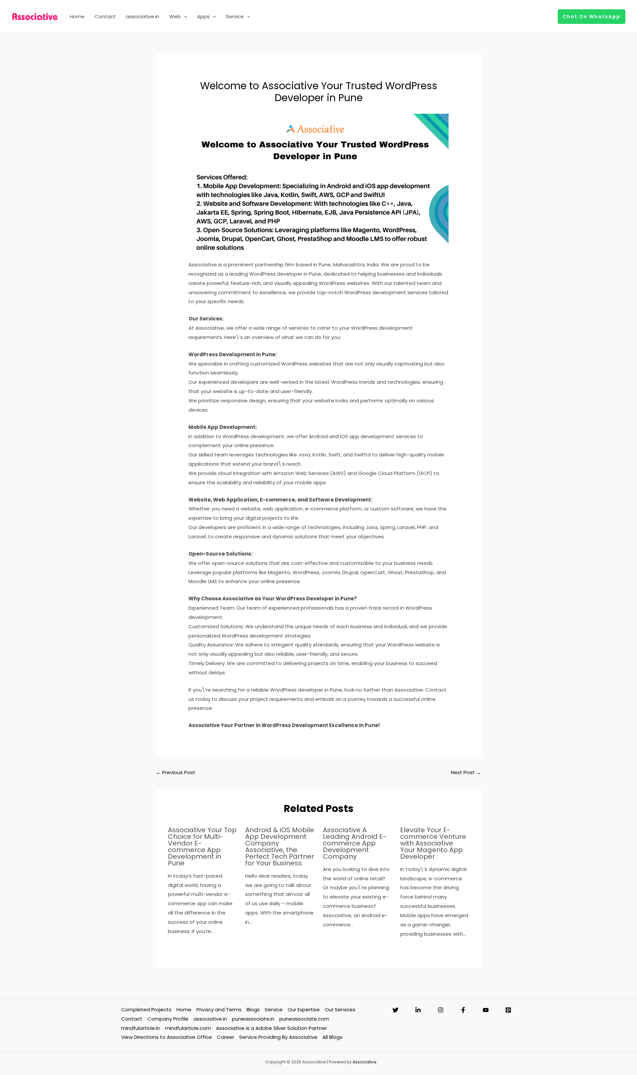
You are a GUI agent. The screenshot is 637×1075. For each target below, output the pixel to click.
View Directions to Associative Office (166, 1037)
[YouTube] (486, 1010)
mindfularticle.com (188, 1028)
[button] (184, 16)
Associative (364, 1062)
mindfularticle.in (140, 1028)
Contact (105, 16)
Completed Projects (146, 1009)
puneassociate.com (304, 1018)
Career (225, 1037)
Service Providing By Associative (278, 1037)
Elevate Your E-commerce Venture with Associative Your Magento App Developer (433, 843)
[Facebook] (463, 1010)
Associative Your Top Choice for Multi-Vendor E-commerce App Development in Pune (202, 846)
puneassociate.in (253, 1018)
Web (175, 16)
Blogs (253, 1009)
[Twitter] (395, 1010)
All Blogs (332, 1037)
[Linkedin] (418, 1010)
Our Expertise (304, 1009)
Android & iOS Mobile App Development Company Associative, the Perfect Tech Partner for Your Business (279, 846)
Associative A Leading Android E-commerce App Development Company (355, 843)
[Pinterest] (508, 1010)
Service (235, 16)
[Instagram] (441, 1010)
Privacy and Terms (219, 1009)
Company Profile (167, 1018)
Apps (203, 16)
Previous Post (175, 772)
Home (77, 16)
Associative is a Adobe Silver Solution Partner (271, 1028)
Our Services (340, 1009)
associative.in (142, 16)
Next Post (466, 772)
